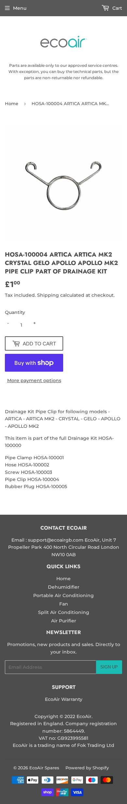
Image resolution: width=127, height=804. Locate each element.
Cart (116, 8)
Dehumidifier (63, 587)
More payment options (34, 380)
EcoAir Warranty (63, 699)
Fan (63, 604)
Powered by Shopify (87, 767)
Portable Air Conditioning (63, 595)
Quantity (15, 312)
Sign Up (109, 667)
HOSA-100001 (49, 458)
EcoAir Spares (44, 767)
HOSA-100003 (36, 472)
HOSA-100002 (33, 465)
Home (11, 103)
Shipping (48, 295)
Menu (19, 8)
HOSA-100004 (43, 479)
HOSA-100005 (51, 486)
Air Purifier (63, 621)
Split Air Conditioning (63, 612)
